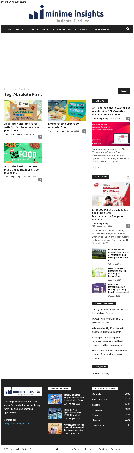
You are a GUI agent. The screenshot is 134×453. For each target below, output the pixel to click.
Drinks (19, 29)
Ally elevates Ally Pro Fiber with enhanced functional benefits (108, 330)
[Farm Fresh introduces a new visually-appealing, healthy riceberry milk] (99, 288)
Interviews (85, 29)
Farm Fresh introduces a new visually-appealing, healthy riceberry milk (119, 288)
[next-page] (98, 167)
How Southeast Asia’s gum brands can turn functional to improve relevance (109, 354)
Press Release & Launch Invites (59, 29)
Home (9, 29)
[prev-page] (94, 167)
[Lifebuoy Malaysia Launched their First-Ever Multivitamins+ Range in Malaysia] (111, 194)
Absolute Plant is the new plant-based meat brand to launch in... (21, 169)
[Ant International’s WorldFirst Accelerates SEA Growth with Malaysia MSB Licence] (111, 134)
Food (32, 29)
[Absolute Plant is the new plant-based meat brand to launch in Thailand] (23, 153)
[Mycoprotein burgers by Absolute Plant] (67, 110)
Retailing (103, 449)
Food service (98, 425)
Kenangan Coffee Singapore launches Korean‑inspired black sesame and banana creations (108, 341)
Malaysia (96, 394)
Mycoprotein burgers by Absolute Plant (63, 125)
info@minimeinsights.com (17, 423)
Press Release (99, 399)
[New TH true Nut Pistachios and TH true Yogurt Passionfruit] (99, 272)
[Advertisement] (67, 59)
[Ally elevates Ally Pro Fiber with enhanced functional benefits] (55, 428)
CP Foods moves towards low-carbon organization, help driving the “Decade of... (118, 255)
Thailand (96, 404)
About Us (60, 449)
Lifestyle (96, 420)
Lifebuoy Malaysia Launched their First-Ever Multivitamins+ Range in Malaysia (110, 214)
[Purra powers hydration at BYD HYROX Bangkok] (55, 413)
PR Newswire (102, 29)
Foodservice (117, 449)
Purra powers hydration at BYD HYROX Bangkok (107, 321)
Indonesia (97, 410)
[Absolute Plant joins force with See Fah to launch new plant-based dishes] (23, 110)
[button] (128, 29)
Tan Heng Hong (12, 134)
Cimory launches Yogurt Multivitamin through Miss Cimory (110, 311)
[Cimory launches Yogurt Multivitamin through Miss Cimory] (55, 399)
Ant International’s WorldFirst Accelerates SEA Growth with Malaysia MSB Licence (111, 111)
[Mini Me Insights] (67, 14)
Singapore (97, 415)
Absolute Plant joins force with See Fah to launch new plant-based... (21, 127)
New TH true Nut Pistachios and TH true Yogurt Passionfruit (117, 272)
